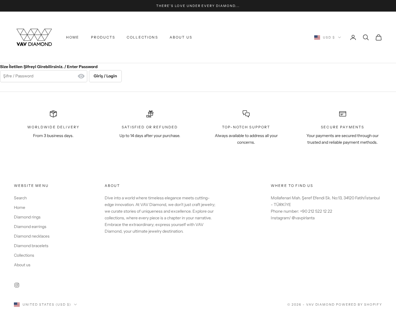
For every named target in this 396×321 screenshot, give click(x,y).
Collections (142, 37)
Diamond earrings (30, 226)
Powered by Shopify (359, 304)
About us (181, 37)
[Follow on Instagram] (17, 285)
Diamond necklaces (32, 236)
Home (72, 37)
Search (20, 197)
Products (103, 37)
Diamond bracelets (31, 245)
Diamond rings (27, 217)
